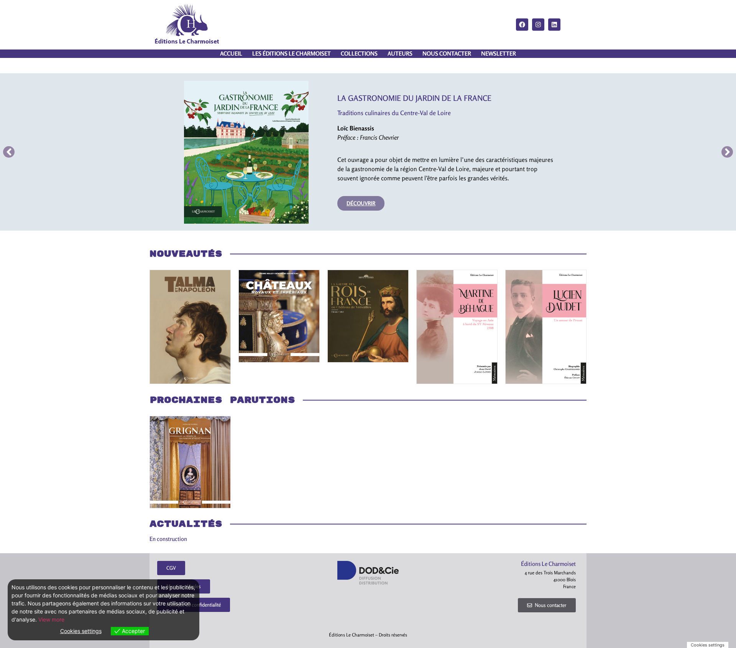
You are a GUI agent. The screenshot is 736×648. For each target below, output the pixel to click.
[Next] (727, 152)
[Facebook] (522, 24)
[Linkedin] (554, 24)
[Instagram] (538, 24)
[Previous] (9, 152)
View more (51, 619)
